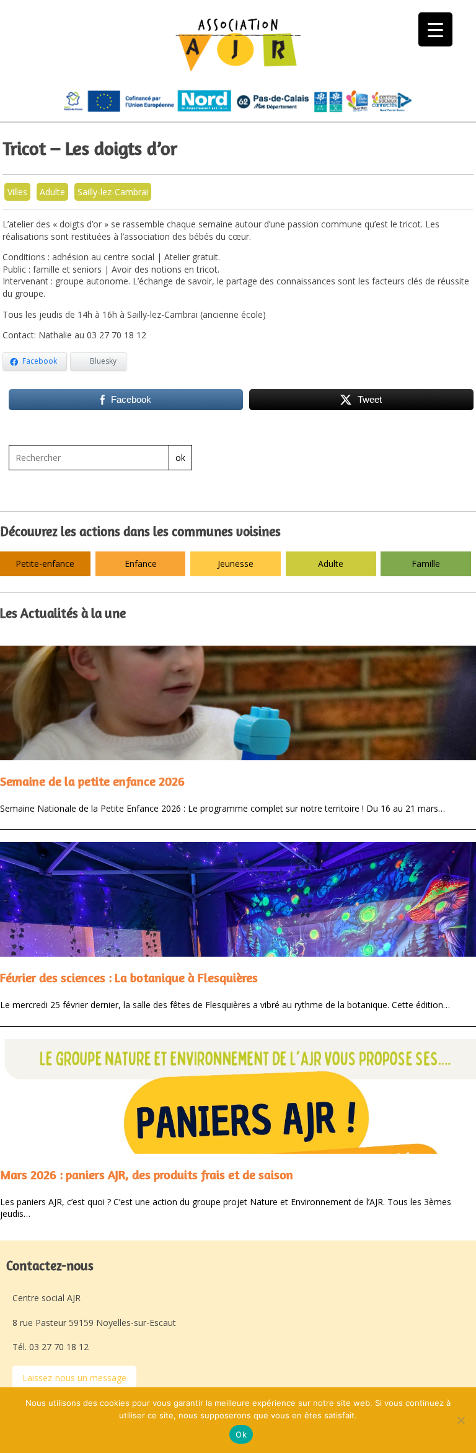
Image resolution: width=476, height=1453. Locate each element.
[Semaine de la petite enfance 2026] (238, 703)
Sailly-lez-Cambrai (112, 192)
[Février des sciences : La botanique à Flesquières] (238, 899)
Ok (241, 1434)
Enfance (141, 563)
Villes (17, 192)
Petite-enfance (44, 563)
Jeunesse (235, 563)
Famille (426, 563)
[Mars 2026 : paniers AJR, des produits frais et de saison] (238, 1096)
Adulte (52, 192)
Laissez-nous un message (74, 1378)
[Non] (460, 1420)
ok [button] (180, 457)
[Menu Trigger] (435, 29)
